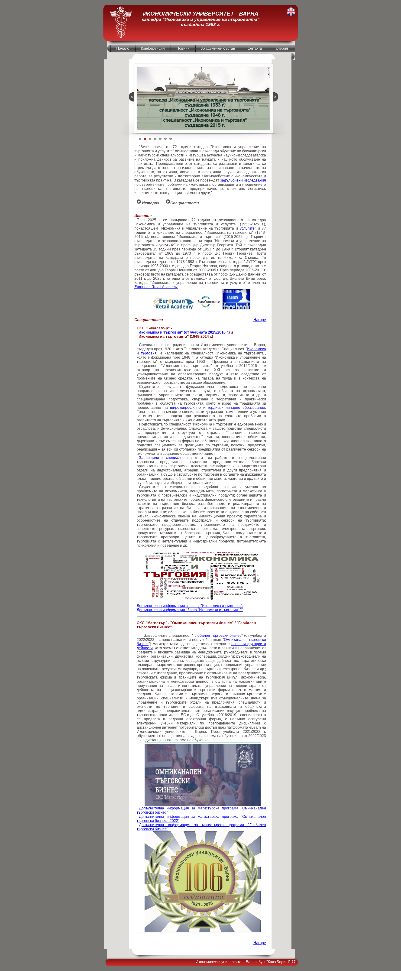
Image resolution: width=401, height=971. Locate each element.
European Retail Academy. (156, 287)
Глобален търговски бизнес (218, 635)
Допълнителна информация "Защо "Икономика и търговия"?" (190, 610)
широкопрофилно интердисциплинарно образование (217, 407)
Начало (122, 48)
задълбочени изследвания (243, 180)
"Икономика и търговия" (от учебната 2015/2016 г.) (183, 332)
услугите (247, 228)
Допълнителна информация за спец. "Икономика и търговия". (190, 606)
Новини (183, 48)
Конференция (153, 48)
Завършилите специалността (165, 458)
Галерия (281, 48)
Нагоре (259, 320)
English (291, 11)
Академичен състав (218, 48)
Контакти (254, 48)
